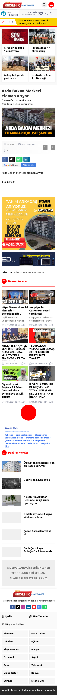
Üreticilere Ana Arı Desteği (41, 77)
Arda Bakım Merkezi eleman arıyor (28, 272)
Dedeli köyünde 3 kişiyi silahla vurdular (38, 516)
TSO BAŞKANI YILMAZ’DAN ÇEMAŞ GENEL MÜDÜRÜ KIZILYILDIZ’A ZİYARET (41, 352)
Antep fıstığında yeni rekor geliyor (14, 78)
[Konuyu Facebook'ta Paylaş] (5, 159)
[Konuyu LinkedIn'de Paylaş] (26, 159)
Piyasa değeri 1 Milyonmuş (41, 49)
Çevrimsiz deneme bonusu (17, 440)
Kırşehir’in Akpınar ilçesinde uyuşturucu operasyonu (37, 500)
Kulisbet (9, 435)
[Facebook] (12, 607)
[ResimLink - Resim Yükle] (28, 265)
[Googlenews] (39, 607)
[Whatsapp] (44, 607)
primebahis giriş (24, 435)
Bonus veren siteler (14, 437)
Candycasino (39, 440)
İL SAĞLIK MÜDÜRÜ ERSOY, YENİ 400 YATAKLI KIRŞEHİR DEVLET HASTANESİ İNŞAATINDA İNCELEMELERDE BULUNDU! (41, 393)
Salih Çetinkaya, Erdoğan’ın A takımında (38, 550)
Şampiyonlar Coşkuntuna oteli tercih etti (39, 310)
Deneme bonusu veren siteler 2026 (21, 443)
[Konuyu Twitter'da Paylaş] (12, 159)
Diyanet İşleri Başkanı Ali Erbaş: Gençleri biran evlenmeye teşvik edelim (12, 390)
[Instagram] (23, 607)
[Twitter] (18, 607)
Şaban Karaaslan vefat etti (37, 533)
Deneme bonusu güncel (37, 437)
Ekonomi (20, 100)
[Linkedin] (28, 607)
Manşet (28, 100)
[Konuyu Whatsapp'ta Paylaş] (19, 159)
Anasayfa (8, 100)
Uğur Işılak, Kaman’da (37, 479)
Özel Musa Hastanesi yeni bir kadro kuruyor (39, 464)
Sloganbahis (41, 435)
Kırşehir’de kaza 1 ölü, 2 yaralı (14, 49)
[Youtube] (34, 607)
